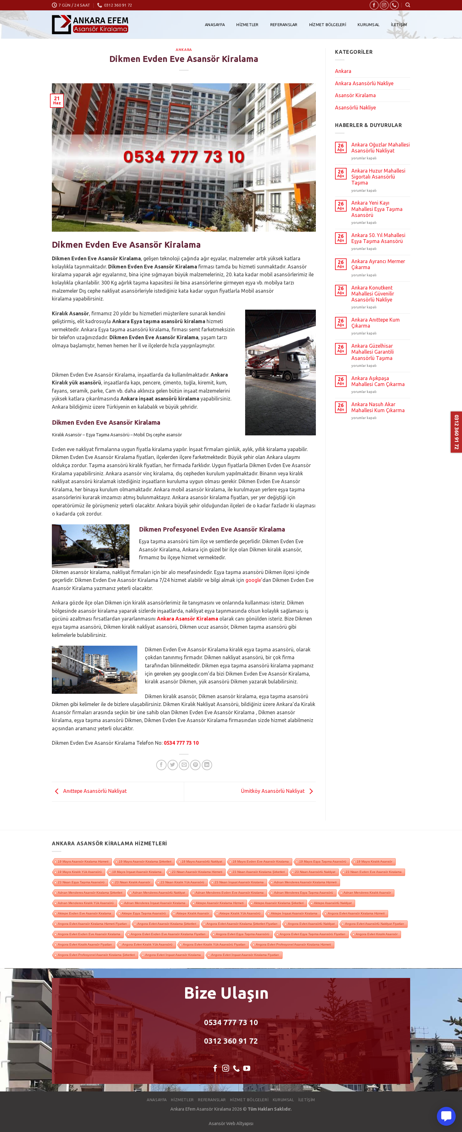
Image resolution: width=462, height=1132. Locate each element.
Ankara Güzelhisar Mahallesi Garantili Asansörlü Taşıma (372, 352)
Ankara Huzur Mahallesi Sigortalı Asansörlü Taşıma (378, 176)
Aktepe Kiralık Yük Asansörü (240, 913)
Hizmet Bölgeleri (327, 24)
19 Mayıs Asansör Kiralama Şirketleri (145, 861)
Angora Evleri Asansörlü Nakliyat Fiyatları (374, 923)
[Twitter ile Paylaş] (173, 765)
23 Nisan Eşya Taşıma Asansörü (81, 882)
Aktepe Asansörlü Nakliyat (333, 903)
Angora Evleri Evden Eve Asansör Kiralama (89, 934)
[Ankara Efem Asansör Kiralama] (90, 24)
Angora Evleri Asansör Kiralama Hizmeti (356, 913)
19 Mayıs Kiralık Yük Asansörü (80, 872)
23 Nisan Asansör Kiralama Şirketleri (259, 872)
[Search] (407, 5)
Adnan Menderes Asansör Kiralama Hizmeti (305, 882)
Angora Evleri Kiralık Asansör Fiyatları (85, 944)
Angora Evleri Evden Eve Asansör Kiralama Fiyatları (168, 934)
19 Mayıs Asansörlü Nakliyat (202, 861)
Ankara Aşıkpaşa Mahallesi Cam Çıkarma (378, 381)
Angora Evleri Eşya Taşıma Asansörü (242, 934)
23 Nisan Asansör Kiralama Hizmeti (197, 872)
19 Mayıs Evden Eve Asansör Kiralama (261, 861)
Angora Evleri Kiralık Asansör (377, 934)
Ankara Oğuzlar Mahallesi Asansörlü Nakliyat (380, 147)
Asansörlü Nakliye (355, 107)
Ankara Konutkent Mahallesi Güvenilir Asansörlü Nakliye (372, 293)
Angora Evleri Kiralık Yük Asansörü (147, 944)
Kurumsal (368, 24)
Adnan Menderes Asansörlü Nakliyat (159, 892)
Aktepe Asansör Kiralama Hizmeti (220, 903)
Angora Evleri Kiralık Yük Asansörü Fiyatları (214, 944)
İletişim (399, 24)
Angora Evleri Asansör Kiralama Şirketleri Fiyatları (242, 923)
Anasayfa (215, 24)
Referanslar (284, 24)
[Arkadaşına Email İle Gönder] (184, 765)
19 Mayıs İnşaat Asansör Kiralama (137, 872)
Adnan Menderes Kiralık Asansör (367, 892)
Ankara (184, 50)
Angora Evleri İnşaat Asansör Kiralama (173, 955)
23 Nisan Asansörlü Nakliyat (315, 872)
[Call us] (394, 5)
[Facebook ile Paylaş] (161, 765)
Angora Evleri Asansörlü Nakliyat (311, 923)
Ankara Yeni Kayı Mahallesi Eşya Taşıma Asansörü (377, 209)
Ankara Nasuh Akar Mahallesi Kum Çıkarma (378, 407)
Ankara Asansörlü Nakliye (364, 83)
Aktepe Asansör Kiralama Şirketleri (279, 903)
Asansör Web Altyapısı (231, 1123)
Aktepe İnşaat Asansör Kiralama (294, 913)
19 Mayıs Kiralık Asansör (374, 861)
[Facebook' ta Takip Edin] (374, 5)
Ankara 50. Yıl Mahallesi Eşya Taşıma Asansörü (378, 238)
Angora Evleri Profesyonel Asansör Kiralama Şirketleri (96, 955)
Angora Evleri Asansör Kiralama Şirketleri (166, 923)
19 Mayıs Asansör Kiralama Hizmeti (83, 861)
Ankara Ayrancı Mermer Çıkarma (378, 264)
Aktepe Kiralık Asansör (192, 913)
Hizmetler (247, 24)
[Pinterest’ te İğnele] (195, 765)
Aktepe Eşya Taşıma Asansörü (144, 913)
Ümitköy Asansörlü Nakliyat (273, 791)
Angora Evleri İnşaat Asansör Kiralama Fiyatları (245, 955)
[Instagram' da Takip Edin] (384, 5)
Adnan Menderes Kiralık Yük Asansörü (86, 903)
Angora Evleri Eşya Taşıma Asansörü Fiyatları (312, 934)
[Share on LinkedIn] (207, 765)
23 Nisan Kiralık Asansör (132, 882)
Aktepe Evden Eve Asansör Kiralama (84, 913)
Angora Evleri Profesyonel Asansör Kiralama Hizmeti (293, 944)
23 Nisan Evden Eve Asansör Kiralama (374, 872)
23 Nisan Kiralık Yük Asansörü (182, 882)
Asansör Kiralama (355, 95)
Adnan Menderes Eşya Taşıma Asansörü (303, 892)
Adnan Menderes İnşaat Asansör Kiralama (154, 903)
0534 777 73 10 (181, 743)
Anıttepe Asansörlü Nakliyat (94, 791)
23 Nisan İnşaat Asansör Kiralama (239, 882)
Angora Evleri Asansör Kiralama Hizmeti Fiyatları (92, 923)
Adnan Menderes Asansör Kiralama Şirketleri (90, 892)
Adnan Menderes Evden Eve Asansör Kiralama (229, 892)
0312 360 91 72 (231, 1041)
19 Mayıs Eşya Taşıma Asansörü (322, 861)
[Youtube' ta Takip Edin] (246, 1069)
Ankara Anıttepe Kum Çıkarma (375, 323)
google (253, 580)
